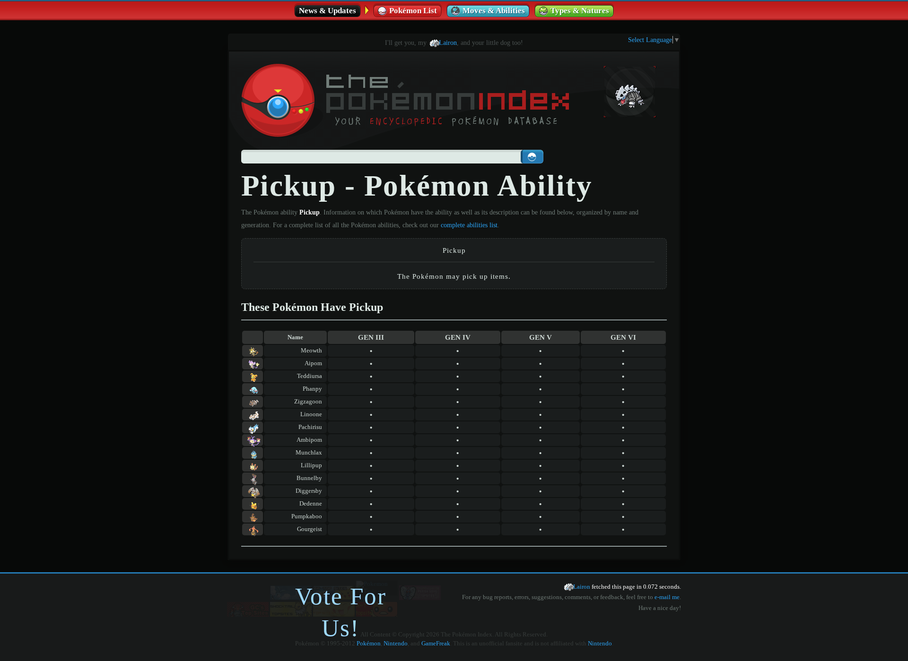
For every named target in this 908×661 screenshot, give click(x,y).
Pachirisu (310, 427)
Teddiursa (309, 376)
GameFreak (435, 643)
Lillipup (311, 465)
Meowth (311, 350)
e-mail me (667, 597)
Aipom (313, 363)
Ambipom (309, 440)
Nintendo (396, 643)
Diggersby (309, 491)
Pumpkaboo (306, 516)
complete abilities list (469, 225)
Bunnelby (309, 478)
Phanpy (312, 389)
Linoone (311, 414)
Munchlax (309, 452)
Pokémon (369, 643)
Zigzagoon (308, 401)
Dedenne (310, 503)
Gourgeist (309, 529)
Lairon (448, 42)
